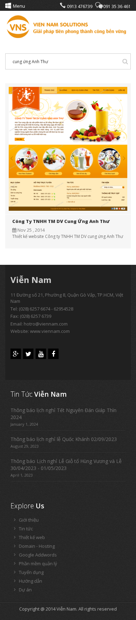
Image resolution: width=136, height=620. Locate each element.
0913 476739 (79, 6)
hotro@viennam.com (46, 324)
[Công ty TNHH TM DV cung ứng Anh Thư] (68, 148)
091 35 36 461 (117, 6)
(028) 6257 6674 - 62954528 (46, 309)
